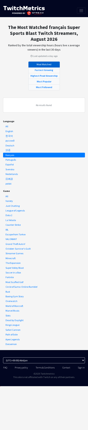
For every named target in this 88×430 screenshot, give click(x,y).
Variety (9, 200)
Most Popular (44, 81)
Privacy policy (21, 367)
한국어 (9, 135)
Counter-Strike (13, 224)
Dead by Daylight (15, 320)
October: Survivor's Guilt (18, 248)
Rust (8, 291)
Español (10, 164)
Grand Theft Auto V (15, 243)
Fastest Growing (44, 70)
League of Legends (15, 210)
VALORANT (11, 239)
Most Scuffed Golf (14, 282)
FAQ (5, 367)
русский (10, 140)
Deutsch (10, 145)
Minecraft (11, 258)
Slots (8, 315)
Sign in (81, 367)
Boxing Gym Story (15, 296)
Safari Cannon (13, 329)
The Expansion (13, 262)
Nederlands (12, 174)
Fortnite (10, 277)
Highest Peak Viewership (44, 75)
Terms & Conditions (45, 367)
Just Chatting (13, 205)
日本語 (9, 178)
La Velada (11, 220)
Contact (66, 367)
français (10, 155)
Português (11, 159)
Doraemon (11, 344)
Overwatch (11, 301)
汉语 (8, 150)
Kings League (12, 324)
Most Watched (44, 64)
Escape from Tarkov (16, 234)
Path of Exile (12, 334)
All (7, 126)
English (9, 131)
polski (8, 183)
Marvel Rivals (12, 310)
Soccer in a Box (13, 272)
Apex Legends (13, 339)
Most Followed (44, 87)
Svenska (10, 169)
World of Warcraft (14, 305)
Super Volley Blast (15, 267)
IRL (7, 229)
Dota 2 (9, 215)
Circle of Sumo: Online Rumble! (21, 286)
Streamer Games (14, 253)
